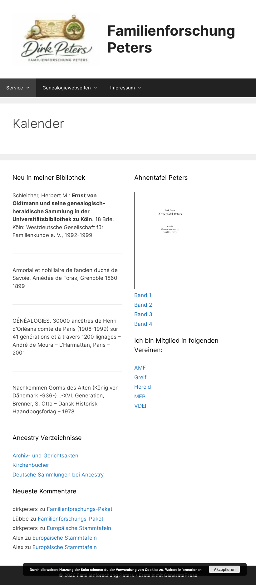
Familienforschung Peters (171, 39)
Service (14, 88)
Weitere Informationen (183, 569)
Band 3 (143, 314)
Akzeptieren (224, 569)
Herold (142, 387)
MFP (139, 396)
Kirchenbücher (30, 465)
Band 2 (143, 305)
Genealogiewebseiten (66, 88)
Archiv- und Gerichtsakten (45, 455)
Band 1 (142, 295)
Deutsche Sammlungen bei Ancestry (58, 475)
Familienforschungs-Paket (79, 509)
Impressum (122, 88)
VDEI (140, 406)
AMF (140, 368)
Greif (140, 377)
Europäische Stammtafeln (79, 528)
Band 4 (143, 324)
